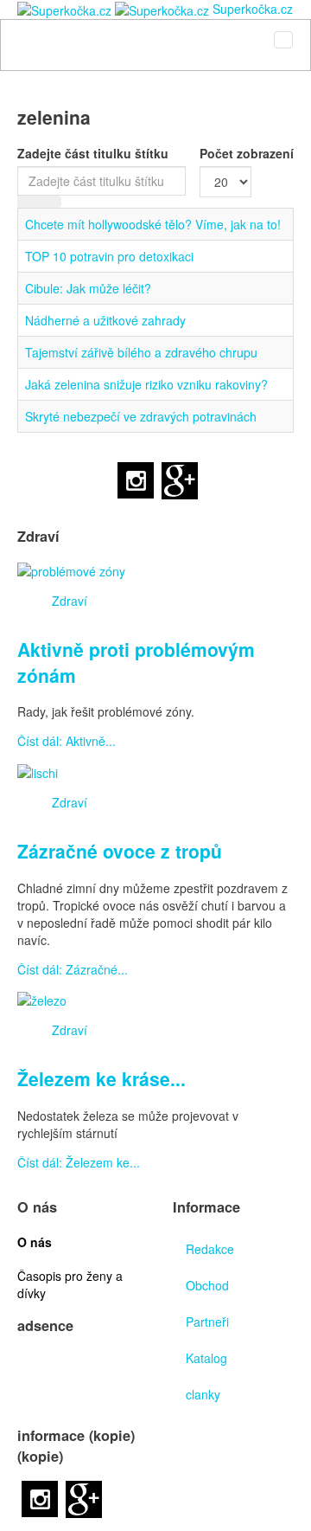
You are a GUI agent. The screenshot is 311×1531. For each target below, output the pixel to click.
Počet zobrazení (247, 153)
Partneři (207, 1321)
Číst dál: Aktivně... (66, 740)
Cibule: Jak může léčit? (88, 288)
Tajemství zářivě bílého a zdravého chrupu (141, 352)
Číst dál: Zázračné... (72, 969)
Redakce (210, 1249)
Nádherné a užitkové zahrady (105, 320)
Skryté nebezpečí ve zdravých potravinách (141, 416)
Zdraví (69, 600)
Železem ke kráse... (101, 1078)
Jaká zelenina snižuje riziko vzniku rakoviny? (146, 384)
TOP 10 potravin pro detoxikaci (109, 256)
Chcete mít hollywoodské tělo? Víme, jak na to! (153, 224)
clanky (203, 1394)
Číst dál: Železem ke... (78, 1162)
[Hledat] (28, 202)
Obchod (207, 1285)
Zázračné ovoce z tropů (119, 851)
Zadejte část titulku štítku (94, 153)
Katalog (206, 1358)
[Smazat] (50, 202)
